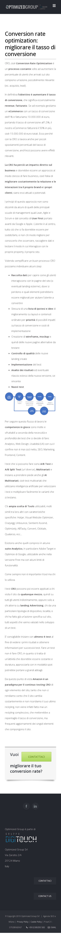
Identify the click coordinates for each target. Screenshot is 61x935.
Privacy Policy (22, 921)
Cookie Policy (36, 921)
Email (53, 927)
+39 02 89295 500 (37, 927)
